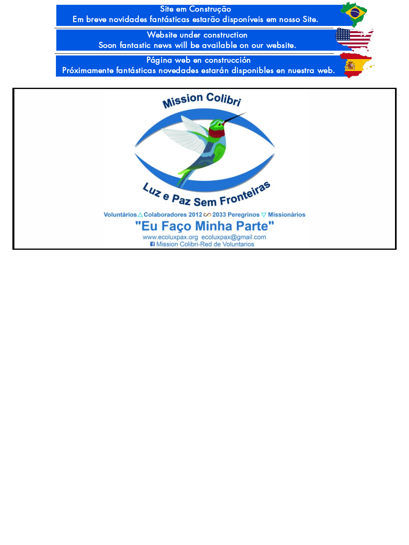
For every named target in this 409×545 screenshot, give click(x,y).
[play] (379, 242)
